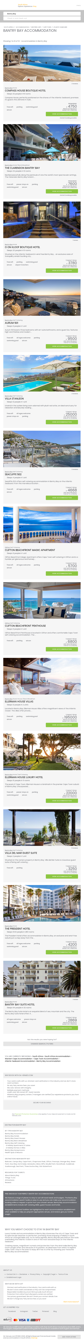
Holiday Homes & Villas (16, 1148)
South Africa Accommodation (57, 1056)
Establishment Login (14, 1277)
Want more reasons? (71, 1302)
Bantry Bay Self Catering (14, 1143)
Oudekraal (70, 1164)
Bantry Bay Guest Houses (15, 1138)
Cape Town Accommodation (46, 1058)
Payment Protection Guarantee (26, 1114)
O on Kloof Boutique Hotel (22, 247)
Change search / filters (42, 1044)
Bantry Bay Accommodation (48, 1061)
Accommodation (22, 27)
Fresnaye (55, 1161)
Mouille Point (51, 1164)
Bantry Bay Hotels (12, 1136)
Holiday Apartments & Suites (18, 1145)
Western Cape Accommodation (18, 1058)
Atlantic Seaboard (60, 27)
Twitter (35, 1311)
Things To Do (10, 1178)
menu (74, 5)
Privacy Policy (35, 1274)
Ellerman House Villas (19, 701)
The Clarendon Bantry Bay (22, 168)
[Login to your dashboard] (65, 5)
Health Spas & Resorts (14, 1152)
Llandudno (31, 1164)
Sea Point (20, 1166)
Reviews (8, 1182)
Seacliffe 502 (13, 474)
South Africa (9, 27)
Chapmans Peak (38, 1161)
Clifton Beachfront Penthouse (25, 626)
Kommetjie (22, 1164)
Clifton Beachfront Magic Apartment (30, 550)
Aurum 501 (11, 323)
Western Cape (36, 27)
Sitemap (34, 1338)
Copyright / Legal (49, 1274)
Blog (55, 1311)
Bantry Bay (9, 88)
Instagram (24, 1311)
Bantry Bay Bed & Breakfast (16, 1141)
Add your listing (69, 1337)
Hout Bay (13, 1164)
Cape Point (27, 1161)
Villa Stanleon (14, 398)
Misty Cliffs (40, 1164)
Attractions (9, 1180)
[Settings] (69, 5)
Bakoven (8, 1161)
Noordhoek (60, 1164)
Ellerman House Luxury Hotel (24, 777)
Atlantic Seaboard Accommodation (20, 1061)
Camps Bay (17, 1161)
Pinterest (45, 1311)
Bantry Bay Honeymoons (15, 1150)
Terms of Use (63, 1274)
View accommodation (62, 114)
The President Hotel (17, 928)
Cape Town (47, 27)
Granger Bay (65, 1161)
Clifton (7, 547)
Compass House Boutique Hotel (25, 90)
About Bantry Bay (12, 1175)
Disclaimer (23, 1274)
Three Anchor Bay (31, 1166)
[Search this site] (61, 5)
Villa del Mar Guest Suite (21, 853)
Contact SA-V (12, 1274)
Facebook (12, 1311)
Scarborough (10, 1166)
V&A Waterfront (45, 1166)
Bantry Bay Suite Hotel (20, 1004)
